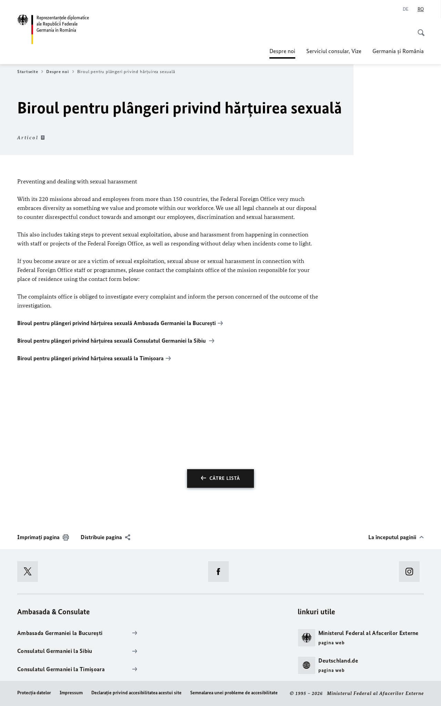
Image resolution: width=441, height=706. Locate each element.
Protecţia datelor (34, 693)
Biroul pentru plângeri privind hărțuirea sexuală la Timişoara (90, 358)
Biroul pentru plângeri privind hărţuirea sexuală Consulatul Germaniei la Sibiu (112, 340)
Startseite (27, 71)
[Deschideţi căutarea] (419, 29)
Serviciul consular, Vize (333, 51)
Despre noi (282, 53)
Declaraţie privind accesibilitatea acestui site (136, 693)
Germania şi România (398, 51)
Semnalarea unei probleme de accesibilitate (234, 693)
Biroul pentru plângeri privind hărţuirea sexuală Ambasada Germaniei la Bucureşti (116, 323)
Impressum (71, 693)
